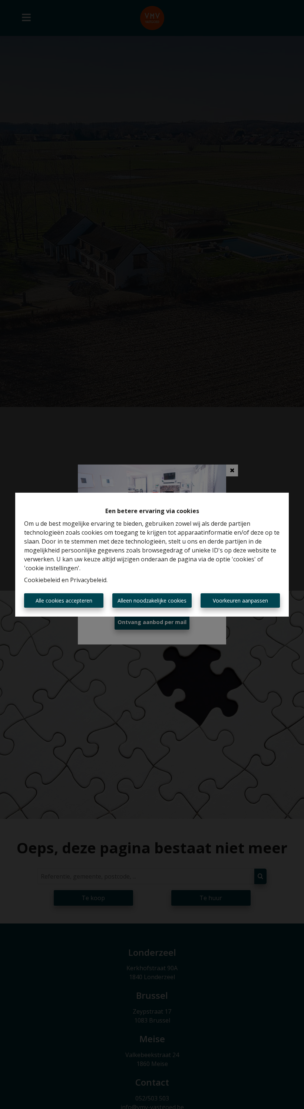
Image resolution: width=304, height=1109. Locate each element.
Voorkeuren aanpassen (240, 600)
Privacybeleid (88, 580)
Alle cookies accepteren (64, 600)
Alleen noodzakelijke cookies (152, 600)
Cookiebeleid (42, 580)
